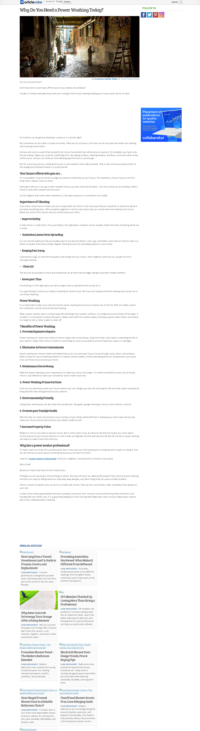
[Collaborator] (161, 140)
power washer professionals (43, 458)
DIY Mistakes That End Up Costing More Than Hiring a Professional (78, 600)
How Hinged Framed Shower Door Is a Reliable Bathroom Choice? (37, 701)
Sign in (175, 2)
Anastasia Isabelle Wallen (106, 78)
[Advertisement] (79, 114)
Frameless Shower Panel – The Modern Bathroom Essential (37, 656)
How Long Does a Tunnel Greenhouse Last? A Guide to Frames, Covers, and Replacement (38, 562)
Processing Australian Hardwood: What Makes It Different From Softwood (77, 560)
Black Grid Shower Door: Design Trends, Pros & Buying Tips (76, 656)
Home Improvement (130, 78)
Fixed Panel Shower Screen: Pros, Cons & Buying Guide (78, 699)
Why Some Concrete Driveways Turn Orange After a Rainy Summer (36, 616)
